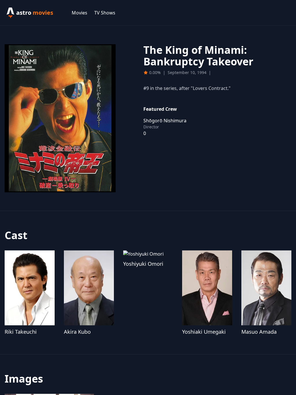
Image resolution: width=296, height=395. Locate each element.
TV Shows (104, 13)
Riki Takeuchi (21, 331)
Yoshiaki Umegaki (204, 331)
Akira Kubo (77, 331)
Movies (79, 13)
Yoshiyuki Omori (143, 263)
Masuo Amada (259, 331)
